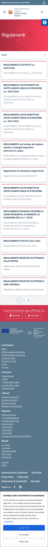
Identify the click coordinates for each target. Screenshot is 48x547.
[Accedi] (44, 2)
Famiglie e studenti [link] (10, 400)
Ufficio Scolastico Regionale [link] (13, 352)
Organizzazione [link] (8, 388)
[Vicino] (45, 493)
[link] (44, 22)
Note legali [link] (35, 481)
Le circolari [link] (6, 447)
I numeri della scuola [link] (10, 382)
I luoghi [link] (5, 379)
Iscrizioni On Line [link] (9, 361)
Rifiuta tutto (24, 541)
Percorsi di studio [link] (9, 403)
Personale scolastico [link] (10, 397)
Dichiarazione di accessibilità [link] (14, 481)
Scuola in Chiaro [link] (8, 358)
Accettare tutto (24, 527)
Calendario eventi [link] (9, 451)
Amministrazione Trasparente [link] (15, 472)
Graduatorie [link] (6, 457)
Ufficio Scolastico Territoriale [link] (13, 355)
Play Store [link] (35, 315)
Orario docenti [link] (7, 423)
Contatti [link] (5, 462)
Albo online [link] (6, 454)
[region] (24, 519)
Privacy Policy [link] (8, 476)
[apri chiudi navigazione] (4, 12)
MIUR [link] (4, 348)
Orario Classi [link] (7, 427)
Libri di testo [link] (7, 433)
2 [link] (24, 300)
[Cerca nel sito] (42, 12)
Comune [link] (5, 367)
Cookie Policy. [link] (9, 521)
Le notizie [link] (6, 444)
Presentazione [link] (8, 376)
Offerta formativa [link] (9, 414)
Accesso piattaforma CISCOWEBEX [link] (16, 436)
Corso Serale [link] (7, 430)
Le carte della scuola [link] (10, 385)
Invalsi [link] (4, 364)
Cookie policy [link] (23, 476)
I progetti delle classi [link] (10, 420)
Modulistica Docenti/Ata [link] (12, 406)
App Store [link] (16, 315)
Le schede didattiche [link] (10, 417)
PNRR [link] (4, 465)
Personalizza (24, 534)
